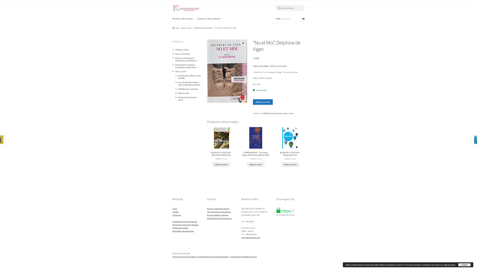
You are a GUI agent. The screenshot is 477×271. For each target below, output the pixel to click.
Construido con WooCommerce (243, 256)
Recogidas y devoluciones (183, 231)
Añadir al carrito (263, 102)
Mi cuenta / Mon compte (182, 18)
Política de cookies (180, 228)
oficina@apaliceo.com (250, 237)
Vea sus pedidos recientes (217, 215)
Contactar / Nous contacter (209, 18)
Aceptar (464, 265)
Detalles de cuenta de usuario (219, 218)
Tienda (175, 212)
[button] (243, 43)
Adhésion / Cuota (182, 49)
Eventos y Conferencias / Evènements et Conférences (186, 59)
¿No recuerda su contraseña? (219, 212)
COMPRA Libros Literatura (202, 28)
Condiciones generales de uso (184, 221)
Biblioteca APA (183, 93)
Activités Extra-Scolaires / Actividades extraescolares (185, 66)
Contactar (176, 215)
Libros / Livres (186, 28)
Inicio (177, 28)
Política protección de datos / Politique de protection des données (200, 256)
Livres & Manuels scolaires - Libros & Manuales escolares (189, 83)
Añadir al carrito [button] (221, 164)
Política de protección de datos (185, 225)
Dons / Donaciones (182, 54)
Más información (449, 265)
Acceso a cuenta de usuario (218, 208)
